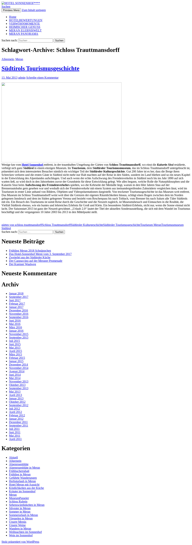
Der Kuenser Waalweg (22, 264)
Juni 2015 (15, 344)
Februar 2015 (17, 357)
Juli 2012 (14, 408)
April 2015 (15, 351)
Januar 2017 (16, 307)
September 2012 (18, 405)
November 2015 (18, 334)
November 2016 (18, 313)
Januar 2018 (16, 293)
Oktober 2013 (17, 384)
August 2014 (16, 371)
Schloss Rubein (18, 501)
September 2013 (18, 388)
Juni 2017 (15, 300)
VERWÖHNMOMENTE (24, 23)
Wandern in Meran (20, 528)
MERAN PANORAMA (23, 33)
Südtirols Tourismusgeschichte (40, 68)
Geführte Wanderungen (23, 477)
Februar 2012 (17, 415)
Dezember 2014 (18, 364)
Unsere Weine (17, 525)
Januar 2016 (16, 330)
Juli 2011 (14, 428)
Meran (19, 59)
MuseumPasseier (19, 498)
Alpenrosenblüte (18, 464)
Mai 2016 (14, 324)
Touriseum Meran (150, 224)
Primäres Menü (11, 10)
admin (22, 77)
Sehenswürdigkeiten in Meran (26, 504)
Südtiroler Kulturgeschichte (87, 224)
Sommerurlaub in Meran (23, 515)
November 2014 (18, 368)
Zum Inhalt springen (34, 10)
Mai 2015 (14, 347)
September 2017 (18, 296)
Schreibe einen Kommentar (42, 77)
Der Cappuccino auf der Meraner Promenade (35, 260)
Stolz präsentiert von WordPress (20, 541)
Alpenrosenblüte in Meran (24, 467)
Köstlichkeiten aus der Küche (26, 488)
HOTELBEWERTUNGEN (25, 20)
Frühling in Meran (20, 474)
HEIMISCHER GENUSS (24, 27)
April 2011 (15, 439)
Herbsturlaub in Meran (22, 481)
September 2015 (18, 337)
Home (12, 16)
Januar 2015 (16, 361)
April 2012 (15, 412)
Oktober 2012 (17, 401)
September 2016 (18, 317)
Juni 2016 (15, 320)
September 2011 (18, 425)
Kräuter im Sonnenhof (22, 491)
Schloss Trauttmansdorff (56, 224)
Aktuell (13, 457)
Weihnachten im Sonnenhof (25, 532)
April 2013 (15, 395)
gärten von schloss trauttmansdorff (22, 224)
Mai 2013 (14, 391)
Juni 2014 (15, 374)
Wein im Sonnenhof (21, 535)
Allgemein (8, 59)
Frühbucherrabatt (19, 471)
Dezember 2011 (18, 422)
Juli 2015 (14, 340)
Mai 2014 (14, 378)
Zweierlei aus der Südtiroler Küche (29, 257)
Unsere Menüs (17, 521)
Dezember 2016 (18, 310)
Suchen (6, 6)
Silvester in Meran (20, 508)
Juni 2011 (14, 432)
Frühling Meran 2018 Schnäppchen (30, 250)
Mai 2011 (14, 435)
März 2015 (15, 354)
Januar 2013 (16, 398)
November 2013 (18, 381)
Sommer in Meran (19, 511)
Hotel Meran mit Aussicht (24, 484)
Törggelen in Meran (21, 518)
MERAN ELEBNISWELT (25, 30)
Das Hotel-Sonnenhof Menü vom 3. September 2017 (40, 254)
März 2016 (15, 327)
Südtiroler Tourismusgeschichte (121, 224)
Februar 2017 (17, 303)
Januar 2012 (16, 418)
